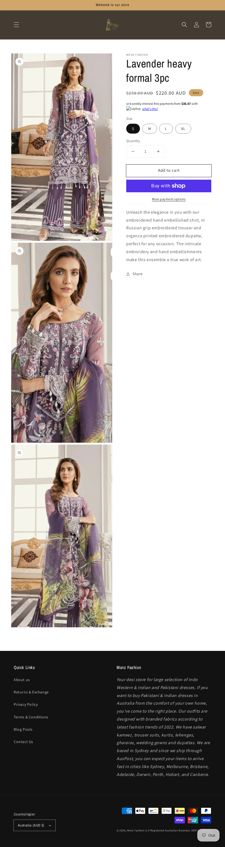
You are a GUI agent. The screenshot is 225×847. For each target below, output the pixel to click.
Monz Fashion (135, 830)
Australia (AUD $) (31, 825)
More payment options (169, 199)
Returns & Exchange (31, 692)
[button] (16, 25)
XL (183, 128)
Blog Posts (23, 729)
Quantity (133, 141)
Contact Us (23, 741)
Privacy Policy (26, 704)
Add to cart (169, 170)
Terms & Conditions (31, 717)
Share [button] (138, 273)
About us (22, 679)
